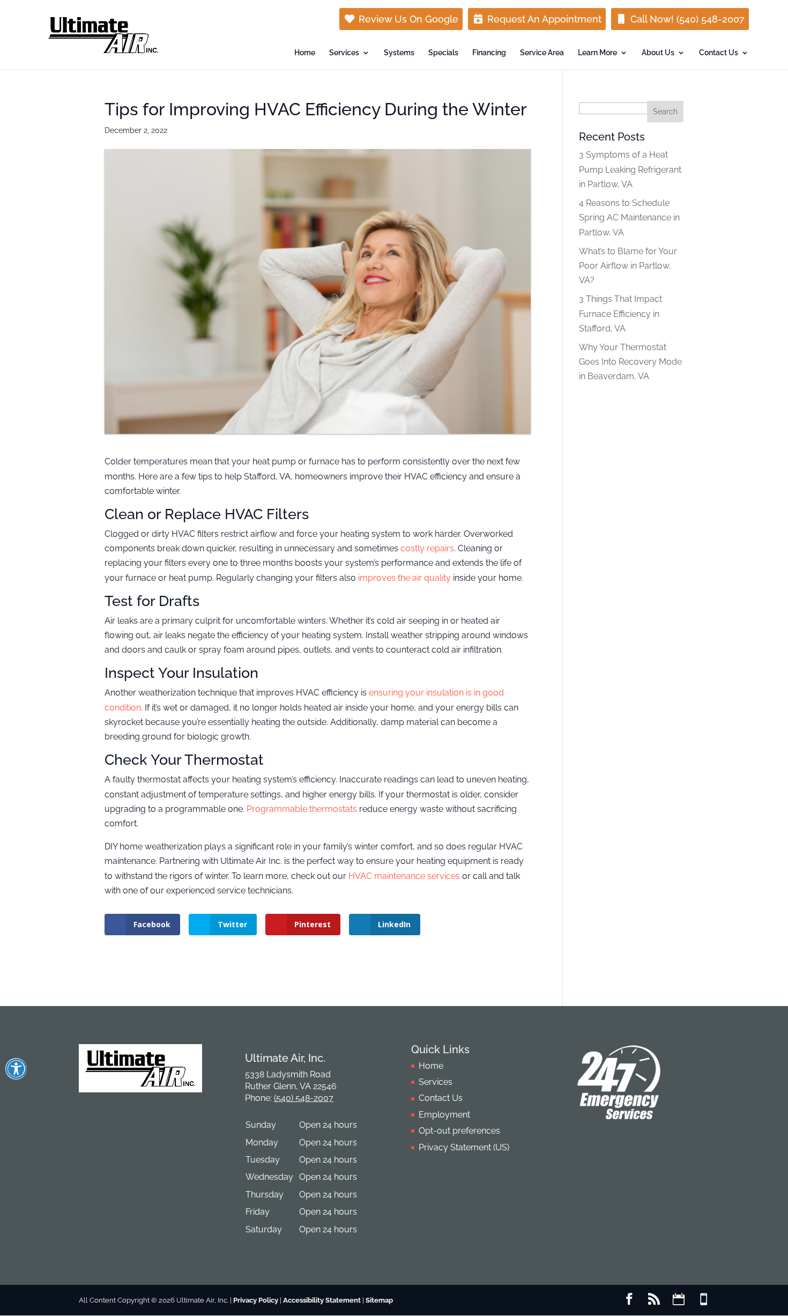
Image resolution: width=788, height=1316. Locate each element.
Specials (443, 53)
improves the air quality (404, 578)
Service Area (542, 53)
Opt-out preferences (459, 1131)
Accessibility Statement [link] (322, 1300)
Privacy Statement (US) (464, 1147)
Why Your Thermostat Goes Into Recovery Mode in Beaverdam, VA (630, 361)
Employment (444, 1115)
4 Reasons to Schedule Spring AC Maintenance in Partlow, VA (629, 217)
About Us (658, 53)
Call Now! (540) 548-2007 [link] (686, 19)
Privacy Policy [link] (255, 1300)
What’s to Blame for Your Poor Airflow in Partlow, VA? (628, 265)
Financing (489, 53)
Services (344, 53)
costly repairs (427, 548)
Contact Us (718, 53)
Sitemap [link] (379, 1300)
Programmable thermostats (302, 809)
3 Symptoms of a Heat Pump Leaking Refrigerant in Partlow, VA (630, 169)
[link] (629, 1300)
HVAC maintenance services (404, 876)
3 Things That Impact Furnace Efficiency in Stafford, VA (620, 313)
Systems (399, 53)
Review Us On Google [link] (407, 19)
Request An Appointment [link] (543, 19)
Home (304, 53)
